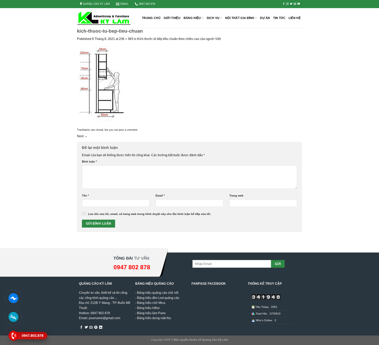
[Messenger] (13, 298)
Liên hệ (295, 18)
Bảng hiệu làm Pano (151, 313)
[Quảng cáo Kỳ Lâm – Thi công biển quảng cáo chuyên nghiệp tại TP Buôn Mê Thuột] (104, 18)
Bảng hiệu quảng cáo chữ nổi (157, 292)
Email (160, 195)
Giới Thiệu (172, 18)
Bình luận (89, 161)
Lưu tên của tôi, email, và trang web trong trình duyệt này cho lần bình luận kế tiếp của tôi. (149, 214)
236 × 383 (126, 39)
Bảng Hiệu (192, 18)
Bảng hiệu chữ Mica (151, 302)
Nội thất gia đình (239, 18)
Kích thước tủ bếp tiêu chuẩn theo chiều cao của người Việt (179, 39)
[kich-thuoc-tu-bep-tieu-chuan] (100, 84)
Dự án (265, 18)
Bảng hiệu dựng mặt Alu (154, 318)
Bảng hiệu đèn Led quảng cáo (158, 298)
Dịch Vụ (213, 18)
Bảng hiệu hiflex (148, 308)
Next (82, 136)
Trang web (236, 195)
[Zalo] (13, 316)
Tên (85, 195)
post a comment (128, 129)
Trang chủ (151, 18)
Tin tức (279, 18)
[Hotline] (13, 335)
